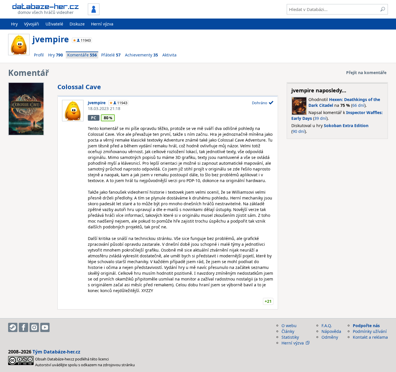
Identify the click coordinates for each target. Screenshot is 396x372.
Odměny (329, 337)
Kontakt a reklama (370, 337)
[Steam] (12, 327)
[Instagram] (34, 327)
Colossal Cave (79, 86)
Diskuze (77, 24)
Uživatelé (54, 24)
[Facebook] (23, 327)
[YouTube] (45, 327)
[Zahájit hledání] (382, 9)
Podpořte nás (366, 325)
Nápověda (331, 331)
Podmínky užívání (370, 331)
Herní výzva (102, 24)
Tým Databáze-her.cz (56, 352)
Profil (39, 55)
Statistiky (290, 337)
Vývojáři (31, 24)
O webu (289, 325)
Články (287, 331)
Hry (14, 24)
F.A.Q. (326, 325)
